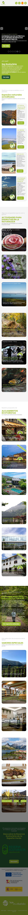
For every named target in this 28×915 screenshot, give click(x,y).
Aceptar (16, 801)
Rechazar (23, 801)
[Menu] (25, 3)
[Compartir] (19, 3)
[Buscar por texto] (16, 3)
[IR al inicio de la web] (3, 3)
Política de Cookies (6, 801)
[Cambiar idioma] (22, 3)
